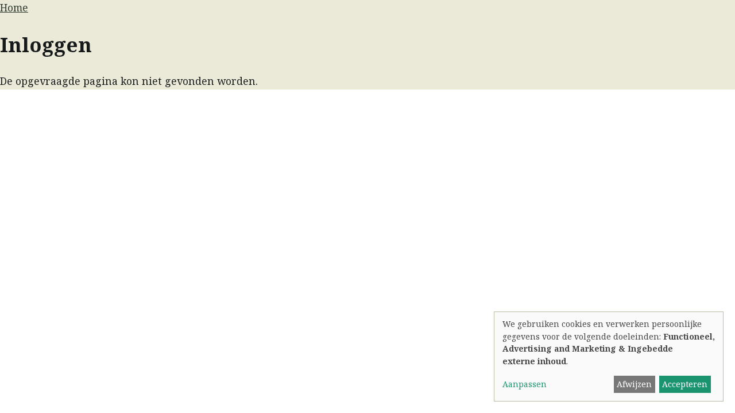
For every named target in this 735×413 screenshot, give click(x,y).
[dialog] (609, 356)
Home (14, 7)
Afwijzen (634, 384)
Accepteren (684, 384)
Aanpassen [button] (524, 384)
